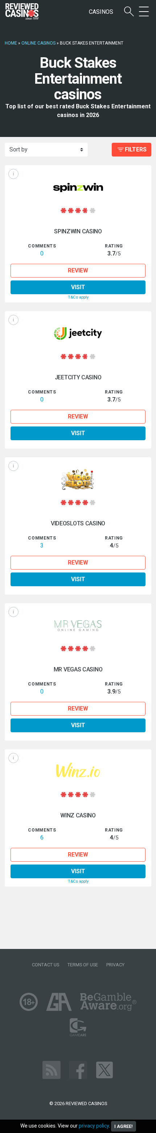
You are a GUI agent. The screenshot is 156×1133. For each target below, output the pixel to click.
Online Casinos (38, 43)
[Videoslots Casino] (78, 479)
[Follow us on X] (104, 1069)
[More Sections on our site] (144, 11)
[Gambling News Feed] (51, 1069)
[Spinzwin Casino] (78, 187)
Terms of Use (82, 964)
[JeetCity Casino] (78, 333)
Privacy (115, 964)
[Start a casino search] (129, 11)
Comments (42, 246)
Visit (78, 287)
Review (78, 270)
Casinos (101, 11)
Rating (114, 246)
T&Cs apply (78, 297)
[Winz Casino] (78, 771)
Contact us (45, 964)
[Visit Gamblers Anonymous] (59, 1001)
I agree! (123, 1126)
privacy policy (94, 1126)
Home (11, 43)
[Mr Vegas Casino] (78, 625)
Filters (136, 149)
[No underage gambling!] (29, 1001)
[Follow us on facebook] (78, 1069)
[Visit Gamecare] (78, 1027)
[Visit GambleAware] (108, 1001)
